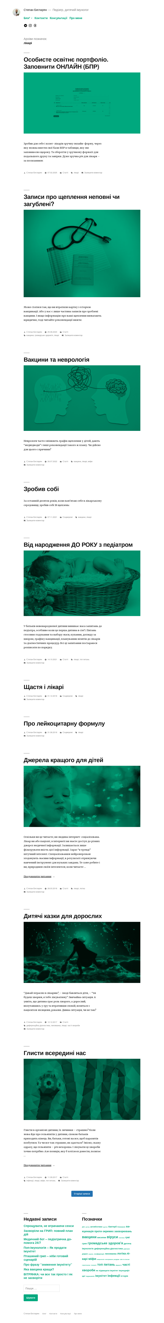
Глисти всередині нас (55, 1052)
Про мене (75, 18)
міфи (90, 461)
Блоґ (27, 18)
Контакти (41, 18)
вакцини (30, 335)
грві (127, 1237)
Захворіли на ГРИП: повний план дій (48, 1232)
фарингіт (119, 1265)
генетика (122, 1238)
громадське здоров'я (44, 335)
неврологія (100, 1259)
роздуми (116, 1259)
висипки (101, 1237)
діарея (85, 1253)
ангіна (87, 1227)
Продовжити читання (39, 876)
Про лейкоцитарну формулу (64, 723)
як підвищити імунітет (107, 1270)
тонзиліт (94, 1265)
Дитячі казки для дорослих (63, 915)
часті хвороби (74, 1025)
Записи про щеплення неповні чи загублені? (72, 200)
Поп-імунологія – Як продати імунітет (45, 1249)
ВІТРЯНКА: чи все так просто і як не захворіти (48, 1276)
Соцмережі (68, 517)
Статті (65, 172)
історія (124, 1275)
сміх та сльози (124, 1259)
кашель (90, 1254)
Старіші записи (82, 1193)
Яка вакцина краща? (39, 1269)
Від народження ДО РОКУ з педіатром (78, 544)
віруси (112, 1236)
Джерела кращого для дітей (63, 759)
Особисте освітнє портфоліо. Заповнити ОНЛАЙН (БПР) (66, 62)
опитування (109, 1259)
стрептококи (86, 1265)
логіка (82, 888)
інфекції (29, 1180)
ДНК (83, 1227)
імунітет (101, 1276)
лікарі (76, 172)
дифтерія (127, 1249)
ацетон (105, 1227)
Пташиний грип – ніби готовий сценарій (46, 1258)
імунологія (90, 1276)
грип (84, 1243)
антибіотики (96, 1226)
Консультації (58, 18)
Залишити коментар (93, 172)
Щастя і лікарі (44, 686)
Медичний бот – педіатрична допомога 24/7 (48, 1241)
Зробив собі (41, 488)
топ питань (84, 659)
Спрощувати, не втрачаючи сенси (49, 1226)
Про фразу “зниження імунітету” (48, 1264)
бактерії (112, 1226)
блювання (121, 1227)
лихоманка (56, 1025)
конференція (99, 1254)
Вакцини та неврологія (56, 359)
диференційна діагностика (38, 1025)
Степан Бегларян (35, 10)
